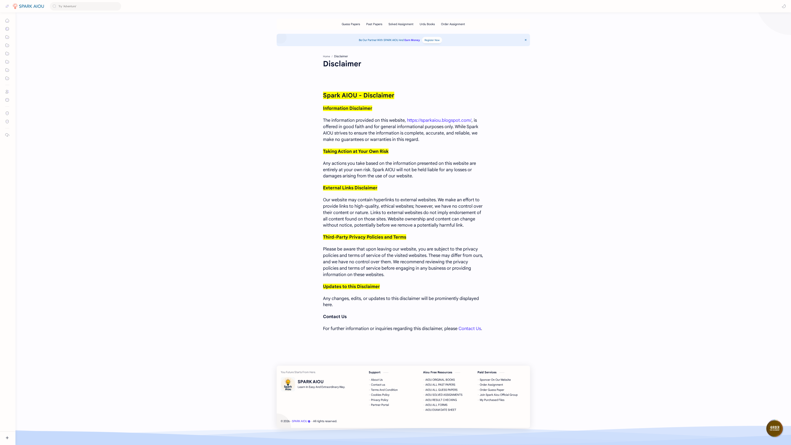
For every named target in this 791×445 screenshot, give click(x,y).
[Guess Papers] (351, 24)
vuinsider (361, 421)
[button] (784, 6)
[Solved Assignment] (400, 24)
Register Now (432, 40)
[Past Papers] (374, 24)
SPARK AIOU (299, 421)
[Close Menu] (525, 40)
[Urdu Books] (427, 24)
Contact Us (470, 328)
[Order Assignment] (453, 24)
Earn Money (412, 40)
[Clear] (117, 6)
